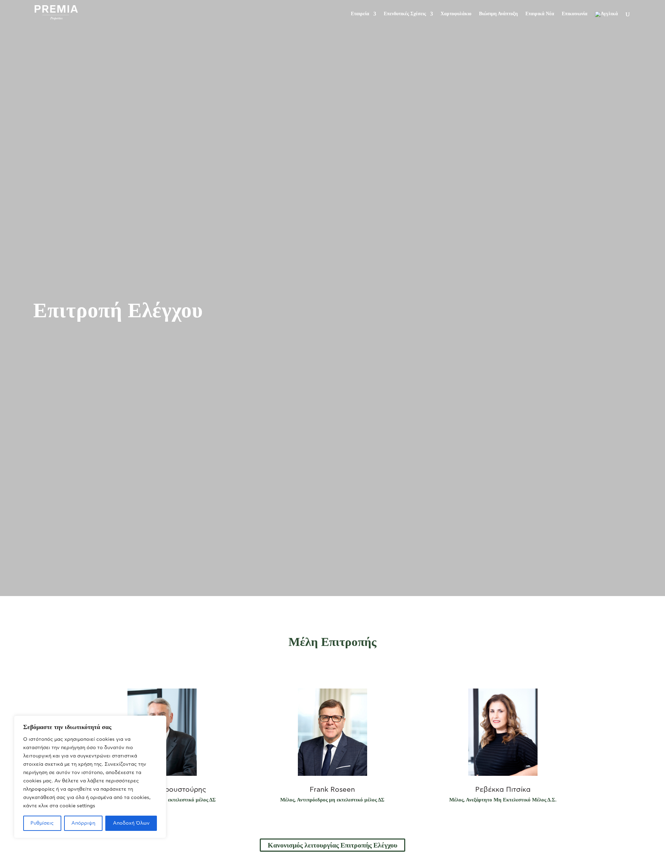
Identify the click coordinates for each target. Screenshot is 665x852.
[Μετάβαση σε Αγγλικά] (606, 19)
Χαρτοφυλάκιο (456, 13)
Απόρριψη (83, 823)
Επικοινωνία (574, 13)
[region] (90, 777)
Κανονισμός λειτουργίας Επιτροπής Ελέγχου (332, 845)
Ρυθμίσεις (42, 823)
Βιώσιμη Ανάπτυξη (498, 13)
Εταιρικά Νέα (539, 13)
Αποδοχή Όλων (131, 823)
